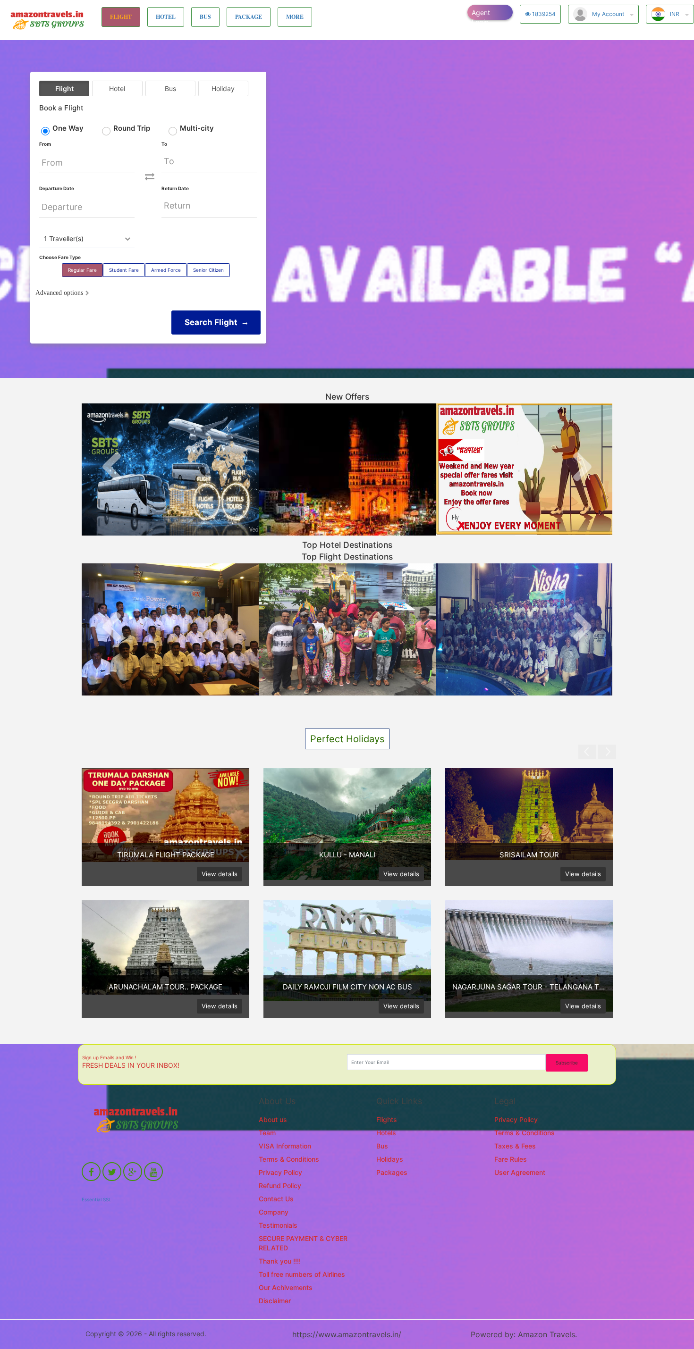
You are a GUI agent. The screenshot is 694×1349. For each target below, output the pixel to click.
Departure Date (56, 188)
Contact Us (276, 1199)
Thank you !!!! (280, 1261)
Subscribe (567, 1062)
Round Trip (131, 128)
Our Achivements (286, 1287)
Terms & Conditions (289, 1159)
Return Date (175, 188)
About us (273, 1119)
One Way (68, 128)
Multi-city (197, 128)
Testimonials (278, 1225)
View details (219, 874)
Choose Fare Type (60, 257)
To (164, 144)
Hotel (117, 88)
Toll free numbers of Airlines (302, 1274)
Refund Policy (280, 1185)
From (45, 144)
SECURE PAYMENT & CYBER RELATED (303, 1243)
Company (273, 1212)
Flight (64, 88)
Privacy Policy (280, 1172)
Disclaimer (275, 1301)
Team (267, 1133)
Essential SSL (96, 1199)
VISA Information (285, 1146)
